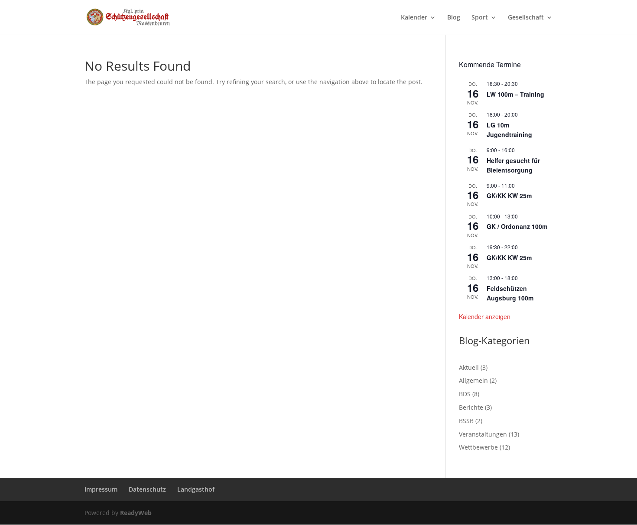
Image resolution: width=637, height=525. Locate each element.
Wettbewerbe (478, 447)
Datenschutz (147, 489)
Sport (479, 17)
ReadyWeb (136, 513)
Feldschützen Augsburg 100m (510, 293)
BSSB (466, 421)
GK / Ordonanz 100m (517, 226)
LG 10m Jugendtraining (509, 130)
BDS (465, 394)
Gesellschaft (526, 17)
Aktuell (469, 367)
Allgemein (473, 380)
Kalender (414, 17)
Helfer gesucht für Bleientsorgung (513, 165)
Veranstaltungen (483, 434)
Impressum (100, 489)
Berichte (471, 407)
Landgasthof (195, 489)
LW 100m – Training (515, 94)
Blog (453, 17)
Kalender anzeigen (484, 316)
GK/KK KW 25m (509, 195)
